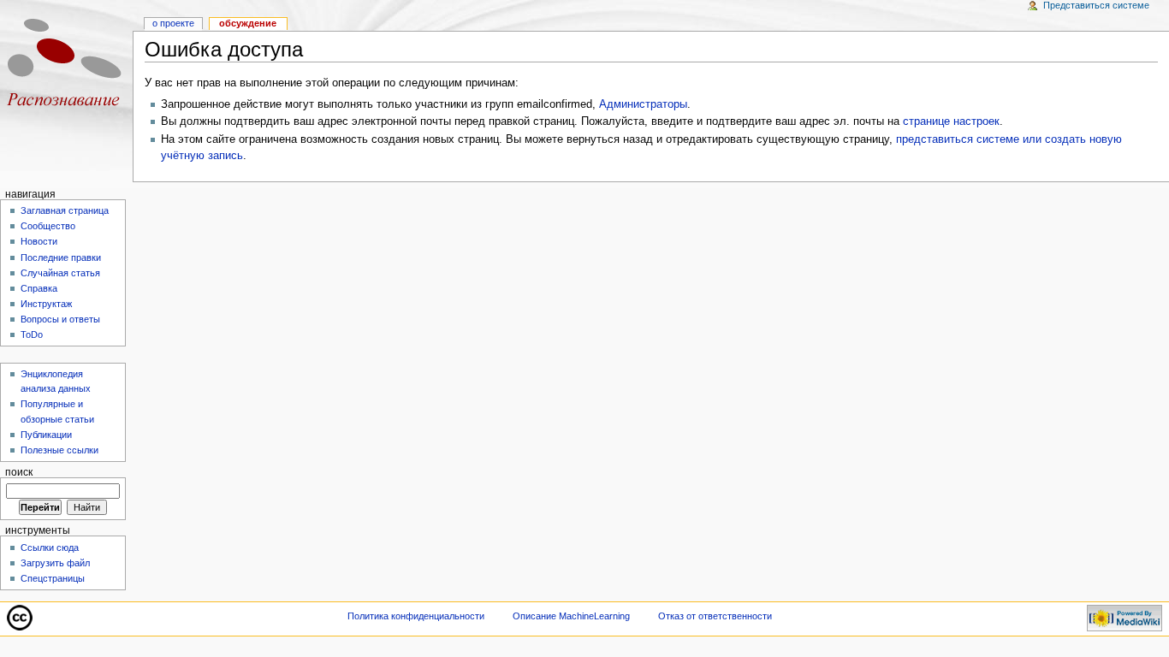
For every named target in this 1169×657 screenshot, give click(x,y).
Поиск (19, 472)
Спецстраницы (53, 578)
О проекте (173, 23)
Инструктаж (46, 304)
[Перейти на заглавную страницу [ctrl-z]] (66, 66)
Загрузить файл (55, 563)
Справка (39, 288)
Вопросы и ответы (60, 319)
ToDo (32, 334)
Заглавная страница (65, 210)
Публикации (46, 434)
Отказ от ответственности (715, 616)
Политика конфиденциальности (415, 616)
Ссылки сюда (50, 547)
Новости (39, 241)
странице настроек (951, 121)
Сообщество (48, 226)
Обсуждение (247, 23)
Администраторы (643, 104)
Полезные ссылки (59, 450)
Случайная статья (60, 273)
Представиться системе (1096, 5)
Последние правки (61, 257)
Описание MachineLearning (571, 616)
